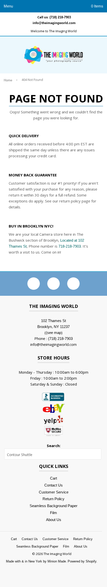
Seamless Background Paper (53, 506)
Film (53, 513)
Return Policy (53, 499)
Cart (53, 478)
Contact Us (53, 485)
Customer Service (53, 492)
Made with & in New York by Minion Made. (36, 561)
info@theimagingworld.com (54, 23)
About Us (53, 520)
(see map (53, 332)
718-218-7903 (69, 246)
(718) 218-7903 (60, 17)
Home (8, 80)
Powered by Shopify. (82, 561)
